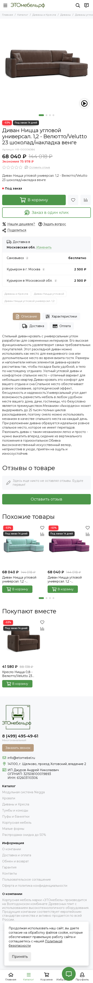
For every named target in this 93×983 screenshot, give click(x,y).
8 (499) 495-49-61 (20, 736)
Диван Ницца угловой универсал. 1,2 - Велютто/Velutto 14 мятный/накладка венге (23, 579)
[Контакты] (86, 5)
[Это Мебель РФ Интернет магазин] (28, 5)
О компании (11, 849)
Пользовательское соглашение (26, 880)
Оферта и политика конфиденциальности (34, 886)
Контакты (9, 873)
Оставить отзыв (46, 499)
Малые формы (13, 829)
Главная (7, 14)
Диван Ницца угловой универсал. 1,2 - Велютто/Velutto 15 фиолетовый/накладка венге (65, 579)
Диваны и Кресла (44, 14)
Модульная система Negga (23, 792)
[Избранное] (73, 200)
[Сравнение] (85, 200)
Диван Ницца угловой (49, 293)
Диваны (65, 14)
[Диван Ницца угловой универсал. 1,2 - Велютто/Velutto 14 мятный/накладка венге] (23, 546)
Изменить (43, 247)
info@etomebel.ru (21, 758)
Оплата (65, 326)
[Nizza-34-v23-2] (46, 65)
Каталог (22, 14)
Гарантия (9, 867)
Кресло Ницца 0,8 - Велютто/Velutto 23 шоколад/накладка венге (22, 674)
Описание (29, 316)
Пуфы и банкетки (15, 816)
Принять (20, 957)
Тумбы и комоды (15, 810)
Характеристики (64, 316)
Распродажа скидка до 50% (24, 835)
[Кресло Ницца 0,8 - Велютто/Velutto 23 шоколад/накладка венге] (23, 640)
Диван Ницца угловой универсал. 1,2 (30, 301)
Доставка (36, 326)
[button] (41, 115)
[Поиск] (78, 5)
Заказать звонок (17, 748)
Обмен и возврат (15, 861)
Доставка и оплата (16, 855)
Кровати (8, 798)
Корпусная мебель (16, 823)
